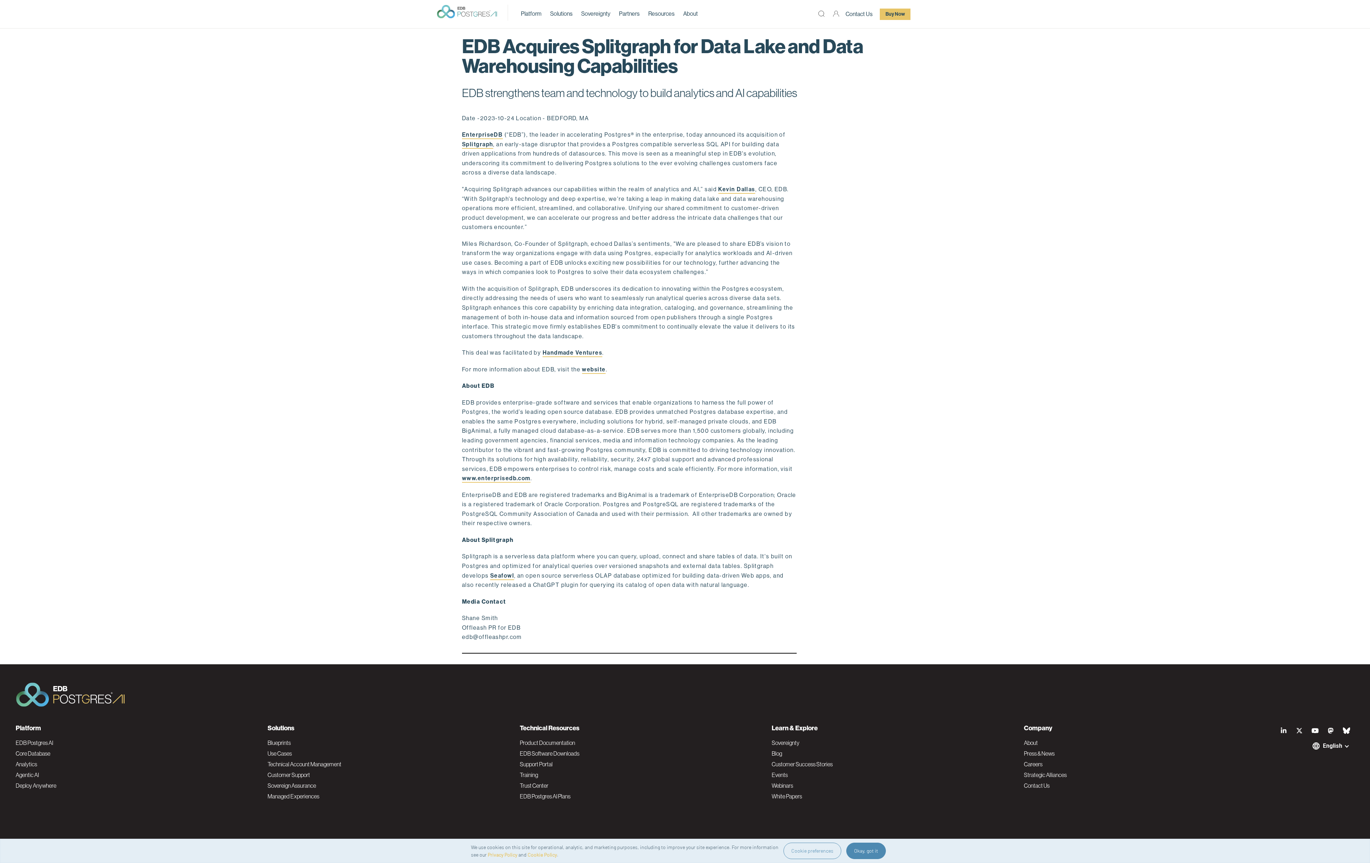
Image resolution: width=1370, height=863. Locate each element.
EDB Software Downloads (549, 753)
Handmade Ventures (572, 352)
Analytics (26, 764)
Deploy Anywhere (36, 785)
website (593, 369)
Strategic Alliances (1045, 775)
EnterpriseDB (482, 134)
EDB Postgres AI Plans (545, 796)
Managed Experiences (293, 796)
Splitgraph (477, 144)
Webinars (782, 785)
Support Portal (536, 764)
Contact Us (859, 14)
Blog (777, 753)
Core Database (33, 753)
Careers (1033, 764)
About (690, 13)
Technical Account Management (304, 764)
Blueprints (279, 743)
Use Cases (280, 753)
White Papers (787, 796)
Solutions (561, 13)
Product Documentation (547, 743)
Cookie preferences (812, 851)
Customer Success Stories (802, 764)
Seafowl (502, 575)
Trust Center (534, 785)
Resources (661, 13)
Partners (629, 13)
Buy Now (895, 14)
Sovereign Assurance (292, 785)
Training (529, 775)
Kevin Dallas (736, 189)
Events (780, 775)
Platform (531, 13)
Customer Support (289, 775)
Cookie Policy (542, 855)
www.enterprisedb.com (496, 478)
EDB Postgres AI (34, 743)
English (1332, 745)
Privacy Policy (502, 855)
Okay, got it (866, 851)
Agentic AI (27, 775)
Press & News (1039, 753)
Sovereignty (595, 13)
